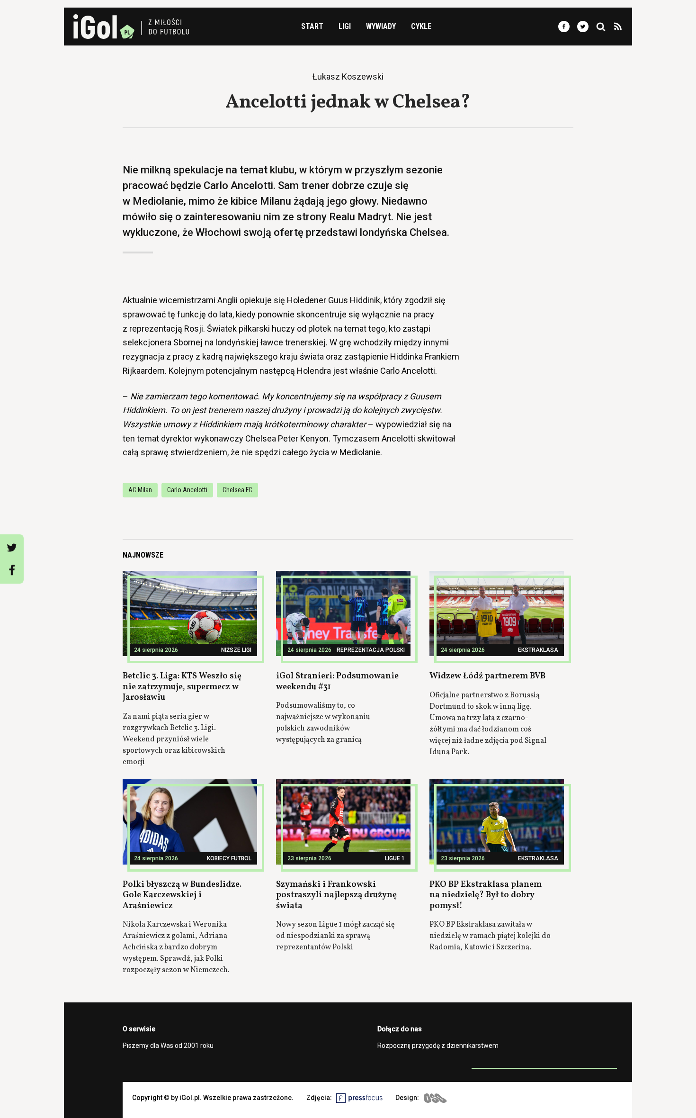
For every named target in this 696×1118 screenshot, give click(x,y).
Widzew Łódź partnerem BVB (487, 676)
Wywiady (381, 26)
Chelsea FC (237, 490)
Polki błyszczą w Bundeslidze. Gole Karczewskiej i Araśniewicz (182, 895)
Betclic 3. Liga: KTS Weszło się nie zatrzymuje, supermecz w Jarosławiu (182, 686)
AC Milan (140, 490)
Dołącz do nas (399, 1029)
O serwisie (139, 1029)
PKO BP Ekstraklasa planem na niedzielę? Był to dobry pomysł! (485, 895)
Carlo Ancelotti (187, 490)
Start (312, 26)
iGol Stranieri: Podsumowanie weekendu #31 (337, 681)
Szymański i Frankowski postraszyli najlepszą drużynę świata (336, 895)
